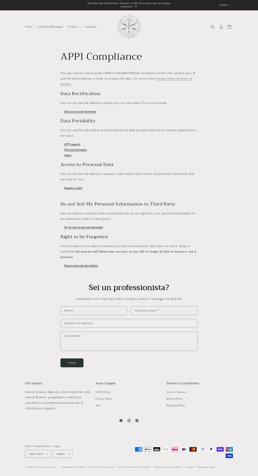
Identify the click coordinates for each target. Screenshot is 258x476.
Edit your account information (80, 111)
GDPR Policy (103, 392)
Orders (68, 155)
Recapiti (189, 467)
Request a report (73, 188)
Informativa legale (206, 467)
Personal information (75, 149)
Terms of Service (176, 392)
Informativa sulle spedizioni (168, 467)
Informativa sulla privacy (101, 467)
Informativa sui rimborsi (73, 467)
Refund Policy (174, 398)
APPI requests (72, 144)
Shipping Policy (175, 405)
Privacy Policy (104, 398)
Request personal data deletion (81, 265)
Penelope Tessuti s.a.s (45, 467)
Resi (98, 405)
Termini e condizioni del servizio (133, 467)
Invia (72, 362)
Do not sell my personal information (83, 227)
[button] (74, 27)
